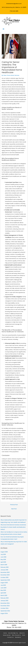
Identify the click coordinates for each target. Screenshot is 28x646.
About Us (22, 633)
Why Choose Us (16, 635)
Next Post (14, 509)
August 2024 (4, 613)
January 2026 (4, 570)
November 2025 (5, 575)
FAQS (23, 635)
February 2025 (5, 598)
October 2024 (4, 608)
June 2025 (3, 588)
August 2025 (4, 582)
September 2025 (5, 580)
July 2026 (3, 554)
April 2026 (3, 562)
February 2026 (4, 567)
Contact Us (10, 637)
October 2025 (4, 577)
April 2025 (3, 593)
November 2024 (5, 605)
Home (5, 633)
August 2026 (4, 552)
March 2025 (4, 595)
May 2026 (3, 559)
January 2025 (4, 600)
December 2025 (5, 572)
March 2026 (4, 564)
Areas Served (6, 635)
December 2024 (5, 603)
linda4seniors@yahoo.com (14, 3)
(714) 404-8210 (14, 11)
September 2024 (5, 611)
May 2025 (3, 590)
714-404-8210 (16, 627)
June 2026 (3, 557)
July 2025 (3, 585)
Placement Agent (19, 642)
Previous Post (14, 504)
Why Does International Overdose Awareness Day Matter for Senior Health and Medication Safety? (13, 527)
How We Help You (13, 633)
